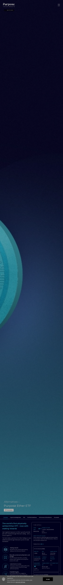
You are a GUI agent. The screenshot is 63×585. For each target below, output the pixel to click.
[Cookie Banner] (31, 580)
